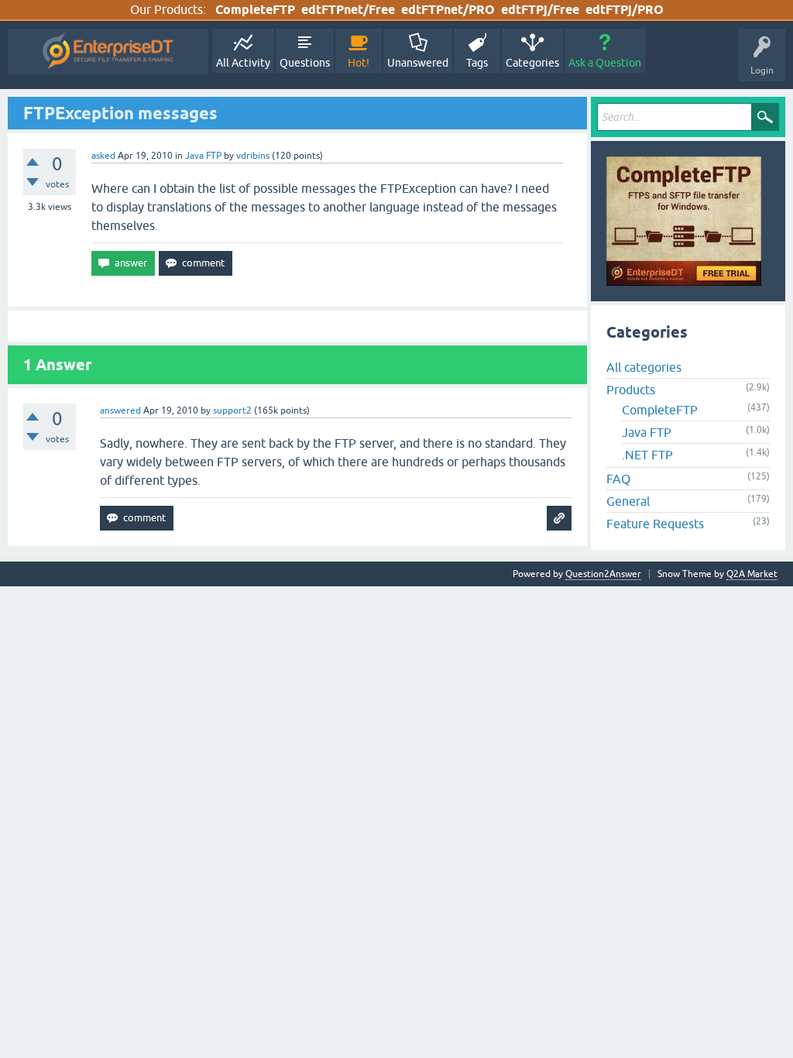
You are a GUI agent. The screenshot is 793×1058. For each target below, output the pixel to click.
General (628, 501)
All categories (643, 367)
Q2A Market (752, 574)
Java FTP (203, 155)
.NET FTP (647, 455)
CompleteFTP (255, 9)
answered (120, 410)
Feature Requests (655, 524)
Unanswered (417, 63)
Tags (477, 63)
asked (103, 155)
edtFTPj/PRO (624, 9)
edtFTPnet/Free (348, 9)
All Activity (243, 63)
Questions (305, 63)
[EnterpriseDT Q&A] (108, 51)
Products (630, 390)
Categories (532, 63)
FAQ (618, 479)
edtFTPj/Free (540, 9)
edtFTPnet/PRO (448, 9)
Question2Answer (603, 574)
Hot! (358, 63)
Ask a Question (604, 63)
